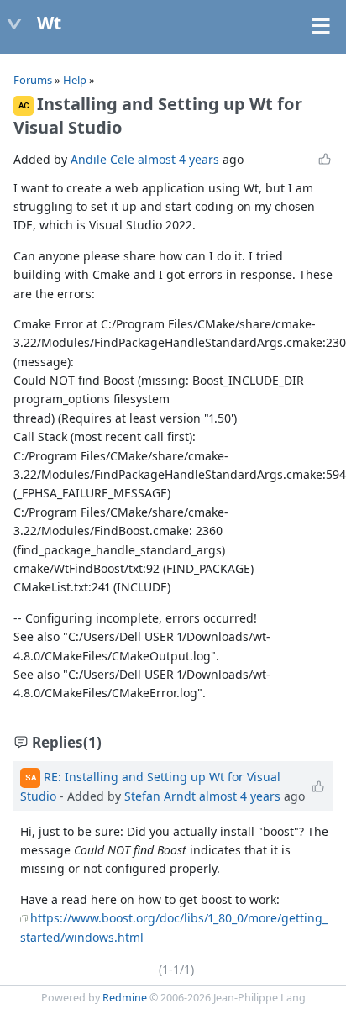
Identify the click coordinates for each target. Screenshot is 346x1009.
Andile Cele (102, 159)
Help (74, 79)
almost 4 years (178, 159)
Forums (32, 79)
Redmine (124, 998)
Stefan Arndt (160, 796)
